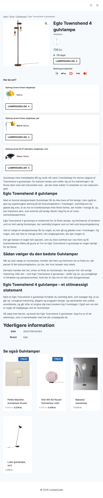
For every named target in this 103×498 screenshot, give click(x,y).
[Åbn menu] (97, 5)
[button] (46, 23)
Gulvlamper (57, 34)
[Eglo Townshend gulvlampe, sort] (56, 41)
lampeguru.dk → (67, 61)
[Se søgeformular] (91, 5)
